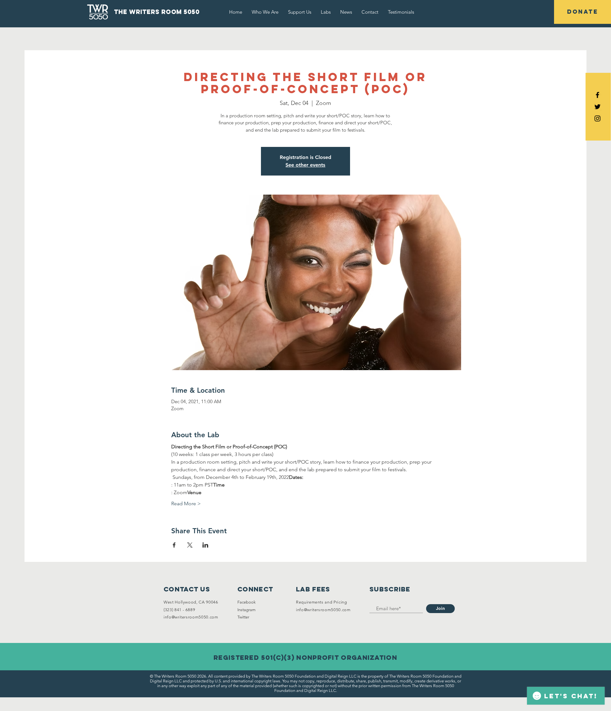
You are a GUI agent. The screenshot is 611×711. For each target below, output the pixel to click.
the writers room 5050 (157, 12)
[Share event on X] (190, 545)
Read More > (186, 503)
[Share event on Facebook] (174, 545)
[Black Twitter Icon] (597, 107)
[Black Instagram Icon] (597, 118)
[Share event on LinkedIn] (205, 545)
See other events (305, 165)
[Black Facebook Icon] (597, 95)
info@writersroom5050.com (191, 617)
